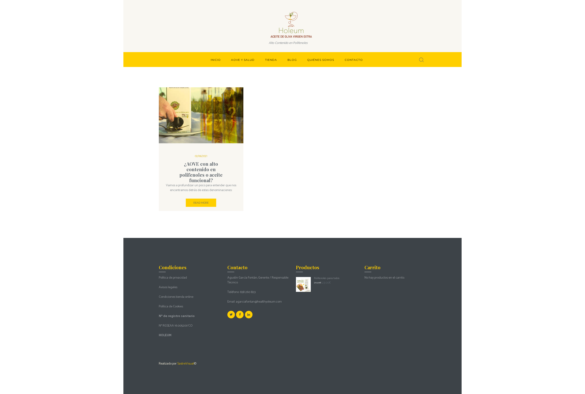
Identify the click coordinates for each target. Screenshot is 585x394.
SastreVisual (185, 363)
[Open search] (421, 59)
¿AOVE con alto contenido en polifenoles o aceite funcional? (201, 172)
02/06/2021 (201, 156)
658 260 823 (247, 292)
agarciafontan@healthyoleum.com (259, 301)
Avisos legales (168, 287)
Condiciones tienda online (176, 297)
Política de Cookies (171, 306)
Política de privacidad (173, 277)
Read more (201, 202)
